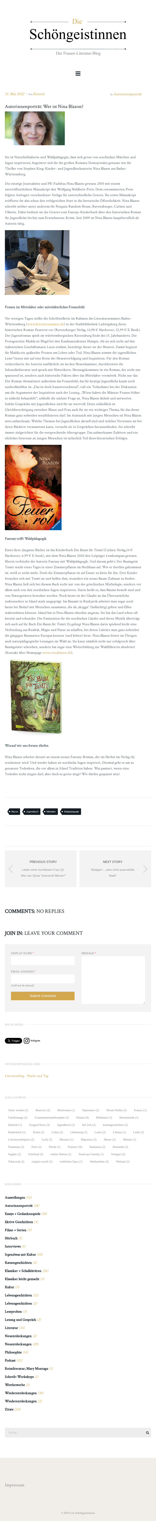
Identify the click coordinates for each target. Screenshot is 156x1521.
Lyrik (47, 1139)
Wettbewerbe (15, 1385)
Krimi (38, 1132)
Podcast (75, 1146)
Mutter (110, 1139)
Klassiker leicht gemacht (22, 1279)
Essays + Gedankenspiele (22, 1213)
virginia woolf (42, 1161)
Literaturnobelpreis (21, 1139)
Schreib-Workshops (19, 1376)
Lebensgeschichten (18, 1295)
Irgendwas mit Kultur (20, 1254)
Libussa (119, 1132)
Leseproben (13, 1311)
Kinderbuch (17, 1132)
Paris (36, 1146)
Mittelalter (51, 811)
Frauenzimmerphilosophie (52, 1117)
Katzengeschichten (18, 1262)
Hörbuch (11, 1238)
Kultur (9, 1287)
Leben (57, 1132)
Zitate (9, 1409)
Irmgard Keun (39, 1124)
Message (88, 953)
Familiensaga (17, 1117)
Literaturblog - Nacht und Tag (26, 1076)
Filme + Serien (15, 1230)
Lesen (100, 1132)
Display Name (22, 953)
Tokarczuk (16, 1161)
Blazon (14, 811)
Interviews (13, 1246)
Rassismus (97, 1146)
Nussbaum (16, 1146)
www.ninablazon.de (56, 652)
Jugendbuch (32, 811)
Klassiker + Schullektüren (23, 1270)
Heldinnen (104, 1117)
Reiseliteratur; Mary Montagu (26, 1368)
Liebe (138, 1132)
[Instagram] (32, 1042)
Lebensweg (78, 1132)
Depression (90, 1110)
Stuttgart (118, 1154)
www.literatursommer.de (45, 324)
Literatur (11, 1327)
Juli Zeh (89, 1124)
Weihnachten (99, 1161)
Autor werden (18, 1110)
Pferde (55, 1146)
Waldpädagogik (71, 811)
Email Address (23, 972)
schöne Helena (61, 1154)
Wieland (123, 1161)
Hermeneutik (129, 1117)
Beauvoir (43, 1110)
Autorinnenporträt (127, 94)
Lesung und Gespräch (20, 1319)
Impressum (14, 1485)
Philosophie (13, 1352)
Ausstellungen (15, 1197)
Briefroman (66, 1110)
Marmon (67, 1139)
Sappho (14, 1154)
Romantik (120, 1146)
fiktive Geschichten (19, 1222)
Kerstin (38, 94)
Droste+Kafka (116, 1110)
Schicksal (35, 1154)
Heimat (82, 1117)
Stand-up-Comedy (91, 1154)
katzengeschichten (115, 1124)
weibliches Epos (71, 1161)
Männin (129, 1139)
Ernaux (140, 1110)
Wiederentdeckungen (21, 1393)
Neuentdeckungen (18, 1336)
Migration (88, 1139)
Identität (15, 1124)
